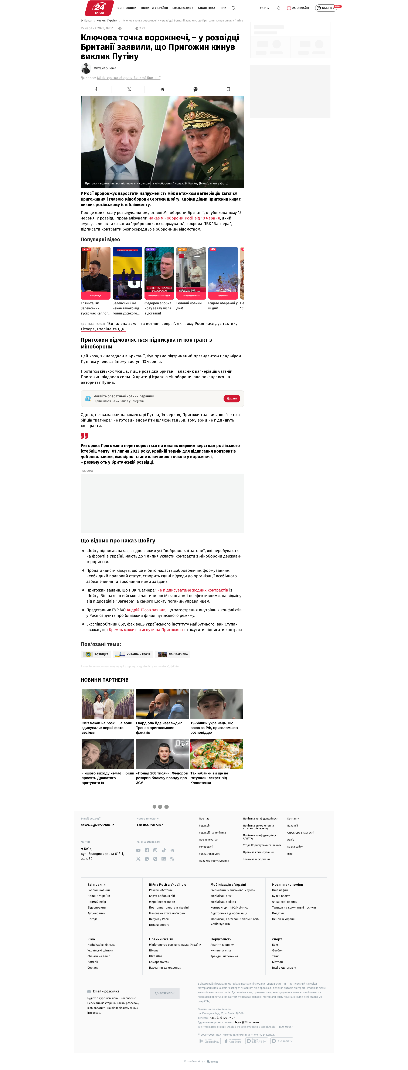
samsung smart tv (281, 1041)
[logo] (99, 8)
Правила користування (214, 860)
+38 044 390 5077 (150, 825)
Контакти (293, 818)
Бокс (275, 945)
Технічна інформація (256, 859)
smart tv (256, 1041)
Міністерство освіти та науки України (175, 945)
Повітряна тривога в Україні (169, 907)
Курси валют (281, 896)
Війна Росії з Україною (167, 885)
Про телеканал (208, 839)
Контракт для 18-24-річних (229, 907)
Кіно (91, 939)
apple (233, 1041)
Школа (154, 950)
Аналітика (206, 8)
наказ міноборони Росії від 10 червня (184, 218)
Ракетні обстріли (161, 890)
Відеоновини (97, 907)
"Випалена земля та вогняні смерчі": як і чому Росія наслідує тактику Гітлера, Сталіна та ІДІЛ (159, 326)
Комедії (93, 962)
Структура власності (300, 832)
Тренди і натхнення (224, 956)
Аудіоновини (96, 913)
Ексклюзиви (183, 8)
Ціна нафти (280, 890)
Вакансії (292, 825)
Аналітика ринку (222, 945)
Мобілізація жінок (223, 902)
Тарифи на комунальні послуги (294, 907)
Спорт (277, 939)
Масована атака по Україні (168, 913)
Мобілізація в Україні (228, 885)
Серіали (93, 968)
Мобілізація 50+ (221, 896)
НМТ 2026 (155, 956)
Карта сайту (295, 846)
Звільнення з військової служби (233, 890)
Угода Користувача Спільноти (262, 845)
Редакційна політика (212, 832)
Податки (278, 913)
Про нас (204, 818)
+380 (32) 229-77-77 (222, 1017)
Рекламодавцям (209, 853)
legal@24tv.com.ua (247, 1022)
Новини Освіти (161, 939)
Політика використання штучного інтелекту (258, 827)
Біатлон (277, 962)
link (138, 850)
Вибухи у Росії (159, 919)
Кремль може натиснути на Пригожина (146, 629)
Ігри (223, 8)
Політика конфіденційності (261, 818)
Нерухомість (221, 939)
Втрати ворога (159, 925)
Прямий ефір (97, 902)
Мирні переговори (162, 902)
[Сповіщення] (279, 8)
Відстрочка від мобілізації (229, 913)
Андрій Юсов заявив (146, 610)
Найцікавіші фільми (102, 945)
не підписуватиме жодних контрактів (193, 590)
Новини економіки (287, 885)
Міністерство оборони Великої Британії (128, 78)
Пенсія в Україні (283, 919)
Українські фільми (100, 950)
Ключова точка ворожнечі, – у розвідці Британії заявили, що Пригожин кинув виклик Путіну (183, 20)
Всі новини (127, 8)
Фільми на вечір (99, 956)
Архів (290, 839)
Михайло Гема (105, 68)
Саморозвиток (159, 962)
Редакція (204, 825)
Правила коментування (258, 852)
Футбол (277, 950)
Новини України (154, 8)
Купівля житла (221, 950)
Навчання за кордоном (165, 968)
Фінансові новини (285, 902)
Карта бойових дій (162, 896)
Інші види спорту (284, 968)
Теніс (275, 956)
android (209, 1041)
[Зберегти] (228, 89)
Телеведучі (206, 846)
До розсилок (165, 993)
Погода (93, 919)
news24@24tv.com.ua (98, 825)
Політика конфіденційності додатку (261, 837)
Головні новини (99, 890)
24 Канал (87, 20)
